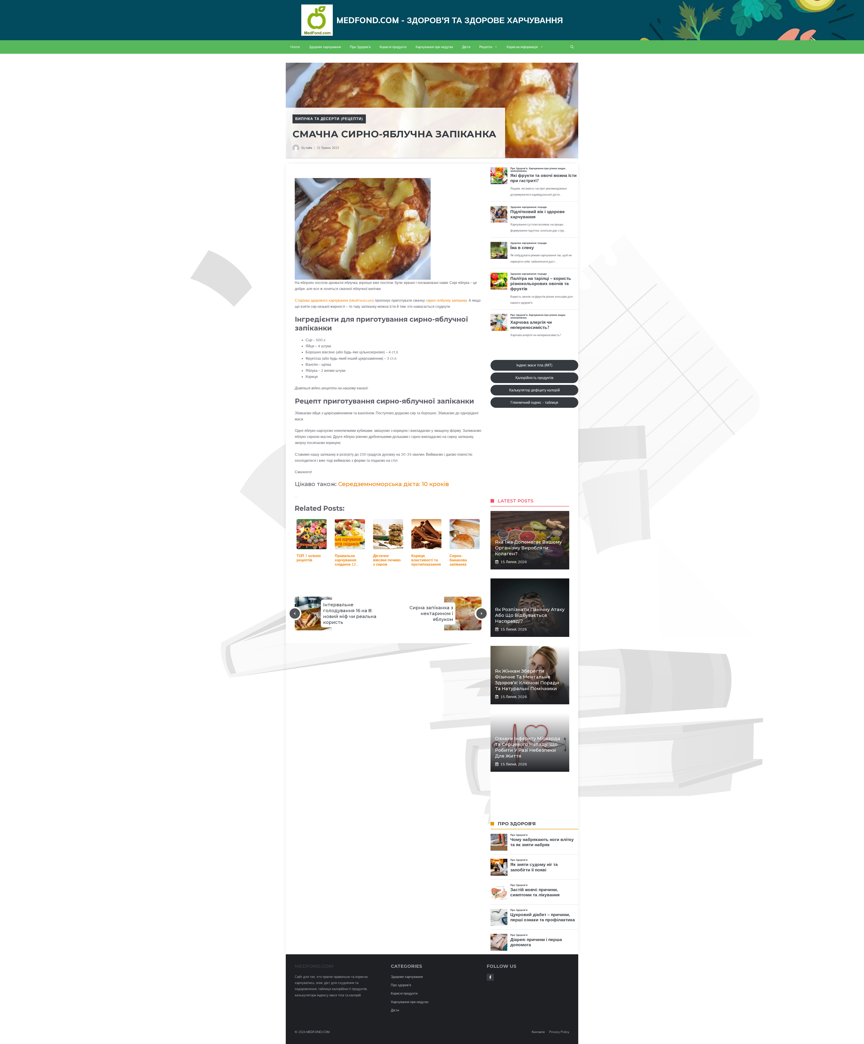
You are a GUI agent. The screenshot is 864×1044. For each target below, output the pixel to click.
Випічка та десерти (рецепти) (329, 118)
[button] (572, 47)
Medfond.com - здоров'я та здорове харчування (449, 20)
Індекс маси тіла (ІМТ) (534, 365)
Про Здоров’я (360, 47)
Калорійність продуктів (534, 377)
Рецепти (485, 47)
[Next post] (481, 613)
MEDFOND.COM (318, 1032)
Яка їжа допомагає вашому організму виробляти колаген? (528, 547)
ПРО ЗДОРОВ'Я (517, 823)
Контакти (538, 1032)
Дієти (466, 47)
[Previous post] (295, 613)
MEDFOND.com (314, 966)
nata (309, 147)
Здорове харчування (325, 47)
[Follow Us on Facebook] (490, 977)
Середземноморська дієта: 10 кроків (393, 484)
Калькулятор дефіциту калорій (534, 390)
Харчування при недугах (434, 47)
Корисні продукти (393, 47)
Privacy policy (559, 1032)
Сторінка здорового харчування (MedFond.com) (334, 300)
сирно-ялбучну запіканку (446, 300)
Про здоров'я (401, 985)
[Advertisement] (534, 457)
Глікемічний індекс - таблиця (534, 402)
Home (295, 47)
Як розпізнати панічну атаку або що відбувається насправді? (530, 615)
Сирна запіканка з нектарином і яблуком (431, 613)
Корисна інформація (522, 47)
